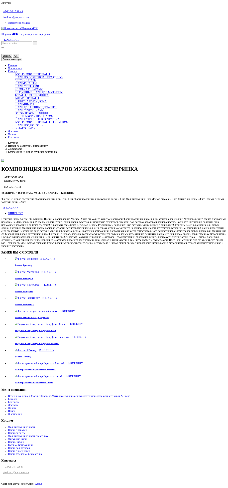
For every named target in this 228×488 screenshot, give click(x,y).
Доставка (13, 131)
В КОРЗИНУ (10, 207)
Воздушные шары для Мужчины (39, 92)
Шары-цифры (24, 104)
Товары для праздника (32, 95)
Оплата (12, 134)
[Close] (2, 47)
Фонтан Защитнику (24, 304)
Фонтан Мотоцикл (24, 278)
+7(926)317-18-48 (13, 11)
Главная (12, 65)
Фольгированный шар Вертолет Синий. (34, 382)
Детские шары (25, 80)
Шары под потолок (29, 125)
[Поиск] (35, 43)
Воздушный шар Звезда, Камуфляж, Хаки (35, 330)
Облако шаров (26, 128)
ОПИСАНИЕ (15, 213)
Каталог (12, 71)
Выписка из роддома (31, 101)
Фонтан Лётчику (23, 356)
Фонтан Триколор (23, 265)
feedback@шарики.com (16, 17)
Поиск (11, 411)
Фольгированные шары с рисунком (41, 122)
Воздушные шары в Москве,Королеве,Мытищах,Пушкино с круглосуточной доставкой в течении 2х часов (69, 396)
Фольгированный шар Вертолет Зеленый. (35, 369)
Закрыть (7, 56)
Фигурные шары (27, 98)
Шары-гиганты (26, 83)
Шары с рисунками (29, 110)
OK (16, 56)
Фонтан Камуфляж (24, 291)
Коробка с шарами (29, 89)
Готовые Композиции (31, 113)
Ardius (38, 483)
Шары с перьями (27, 86)
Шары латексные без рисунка (37, 119)
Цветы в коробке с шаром (34, 116)
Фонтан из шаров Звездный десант (32, 317)
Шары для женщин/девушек (36, 107)
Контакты (13, 137)
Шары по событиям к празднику (39, 77)
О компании (15, 68)
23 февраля (15, 148)
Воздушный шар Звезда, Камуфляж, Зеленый (37, 343)
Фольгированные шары (32, 74)
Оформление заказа (19, 22)
